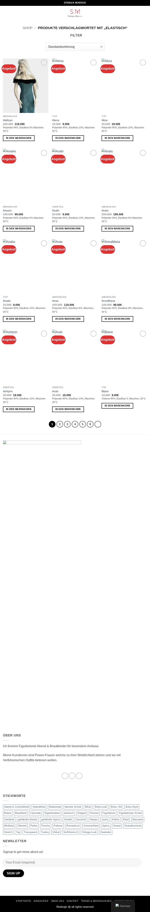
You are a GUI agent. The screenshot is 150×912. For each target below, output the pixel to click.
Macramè (137, 819)
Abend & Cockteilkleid (16, 806)
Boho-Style (132, 806)
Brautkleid (20, 813)
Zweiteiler (105, 832)
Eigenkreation (52, 813)
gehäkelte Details (28, 819)
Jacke (104, 819)
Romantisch (73, 825)
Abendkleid (39, 806)
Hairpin (94, 819)
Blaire (105, 391)
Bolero (7, 813)
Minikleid (9, 825)
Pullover (58, 825)
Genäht (68, 819)
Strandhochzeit (132, 825)
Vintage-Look (89, 832)
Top (18, 832)
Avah (55, 391)
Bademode (55, 806)
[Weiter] (98, 424)
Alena (55, 120)
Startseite (23, 901)
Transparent (30, 832)
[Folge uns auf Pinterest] (79, 776)
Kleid (126, 819)
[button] (5, 13)
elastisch (69, 813)
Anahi (55, 210)
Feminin (94, 813)
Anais (105, 210)
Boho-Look (101, 806)
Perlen (34, 825)
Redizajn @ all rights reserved (75, 906)
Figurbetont (109, 813)
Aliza (104, 120)
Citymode (35, 813)
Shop (28, 28)
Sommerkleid (91, 825)
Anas (55, 300)
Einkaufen (41, 901)
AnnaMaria (108, 300)
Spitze (105, 825)
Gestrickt (81, 819)
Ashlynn (8, 391)
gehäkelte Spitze (50, 819)
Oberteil (22, 825)
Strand (117, 825)
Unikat (56, 832)
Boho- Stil (116, 806)
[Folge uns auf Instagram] (72, 776)
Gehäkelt (9, 819)
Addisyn (8, 120)
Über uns (57, 901)
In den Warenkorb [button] (19, 138)
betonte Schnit (73, 806)
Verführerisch (70, 832)
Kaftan (115, 819)
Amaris (7, 210)
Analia (7, 300)
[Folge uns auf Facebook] (65, 776)
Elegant (82, 813)
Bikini (88, 806)
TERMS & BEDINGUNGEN (96, 901)
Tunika (45, 832)
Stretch (8, 832)
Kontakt (72, 901)
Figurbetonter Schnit (130, 813)
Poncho (45, 825)
